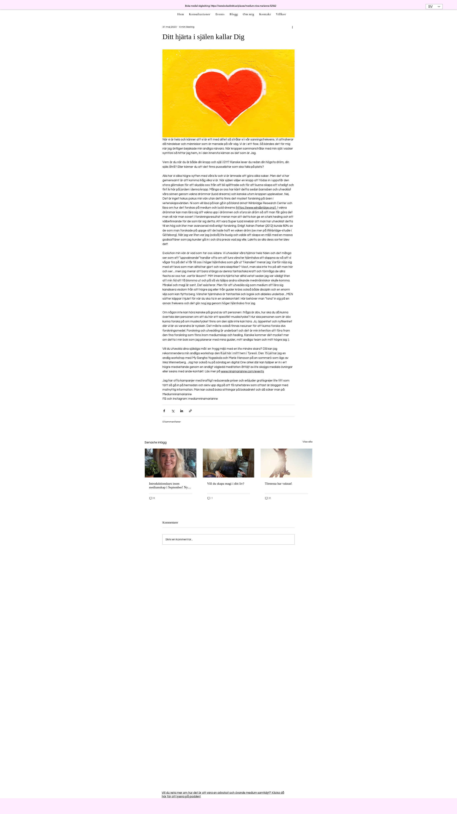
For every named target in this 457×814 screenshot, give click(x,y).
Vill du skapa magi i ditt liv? (225, 483)
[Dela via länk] (190, 411)
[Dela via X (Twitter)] (173, 411)
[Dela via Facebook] (164, 411)
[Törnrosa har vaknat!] (286, 463)
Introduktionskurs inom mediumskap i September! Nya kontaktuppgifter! (169, 485)
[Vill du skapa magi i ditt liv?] (228, 463)
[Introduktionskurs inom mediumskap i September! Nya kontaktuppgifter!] (170, 463)
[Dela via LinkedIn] (181, 411)
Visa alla (307, 442)
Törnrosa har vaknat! (278, 483)
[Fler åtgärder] (292, 27)
